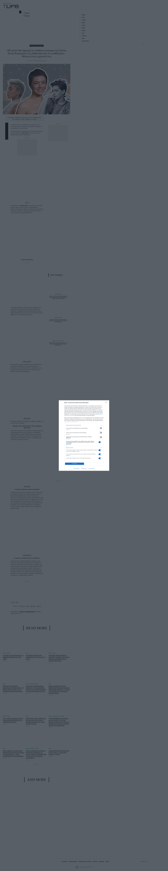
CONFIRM (74, 463)
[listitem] (84, 425)
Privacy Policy (91, 468)
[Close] (106, 403)
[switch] (100, 428)
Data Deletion (76, 468)
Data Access (84, 468)
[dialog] (84, 435)
